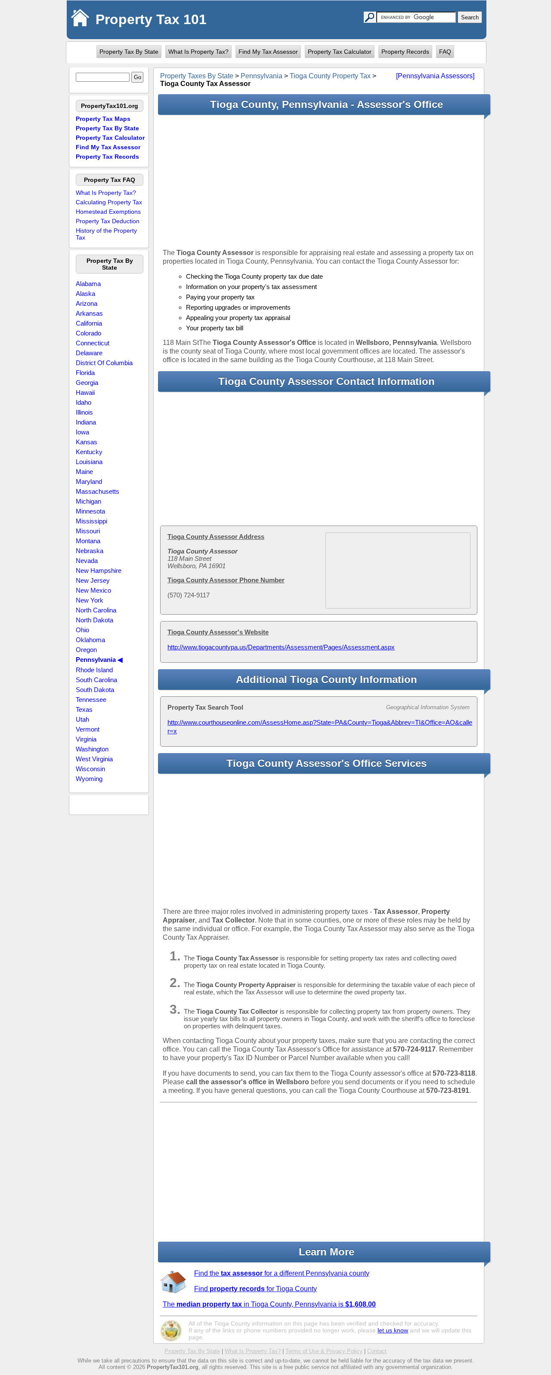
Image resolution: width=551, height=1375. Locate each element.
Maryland (89, 481)
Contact (377, 1351)
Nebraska (89, 550)
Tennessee (91, 699)
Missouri (88, 531)
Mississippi (91, 521)
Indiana (86, 422)
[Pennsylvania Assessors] (435, 76)
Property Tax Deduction (107, 221)
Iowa (82, 432)
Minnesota (90, 511)
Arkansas (89, 313)
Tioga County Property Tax (330, 76)
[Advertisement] (318, 181)
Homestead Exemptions (108, 211)
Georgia (87, 382)
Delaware (89, 353)
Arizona (86, 303)
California (89, 323)
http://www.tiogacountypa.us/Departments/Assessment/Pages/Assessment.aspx (281, 647)
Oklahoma (90, 639)
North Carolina (96, 610)
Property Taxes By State (196, 76)
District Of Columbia (104, 362)
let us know (393, 1330)
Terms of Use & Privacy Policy (323, 1351)
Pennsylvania (261, 76)
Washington (92, 749)
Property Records (405, 51)
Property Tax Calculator (339, 51)
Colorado (88, 333)
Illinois (84, 412)
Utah (82, 719)
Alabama (88, 283)
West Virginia (94, 759)
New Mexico (93, 590)
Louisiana (89, 461)
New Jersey (93, 580)
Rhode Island (94, 670)
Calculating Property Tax (109, 202)
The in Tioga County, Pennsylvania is (269, 1304)
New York (89, 600)
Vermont (87, 729)
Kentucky (89, 451)
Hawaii (85, 392)
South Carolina (96, 679)
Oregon (86, 649)
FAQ (445, 51)
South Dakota (95, 689)
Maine (84, 471)
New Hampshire (98, 570)
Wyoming (89, 778)
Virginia (86, 739)
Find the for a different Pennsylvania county (281, 1273)
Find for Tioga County (255, 1288)
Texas (84, 709)
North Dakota (94, 620)
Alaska (85, 293)
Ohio (82, 630)
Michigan (88, 501)
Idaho (83, 402)
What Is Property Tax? (198, 51)
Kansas (86, 442)
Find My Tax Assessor (268, 51)
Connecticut (92, 343)
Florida (85, 372)
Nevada (87, 560)
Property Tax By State (128, 51)
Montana (88, 540)
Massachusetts (97, 491)
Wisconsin (90, 768)
